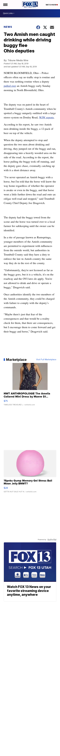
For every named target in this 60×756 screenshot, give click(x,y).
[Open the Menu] (5, 4)
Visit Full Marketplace (46, 360)
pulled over (10, 86)
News (8, 26)
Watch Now (51, 5)
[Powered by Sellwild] (51, 540)
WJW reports (46, 117)
